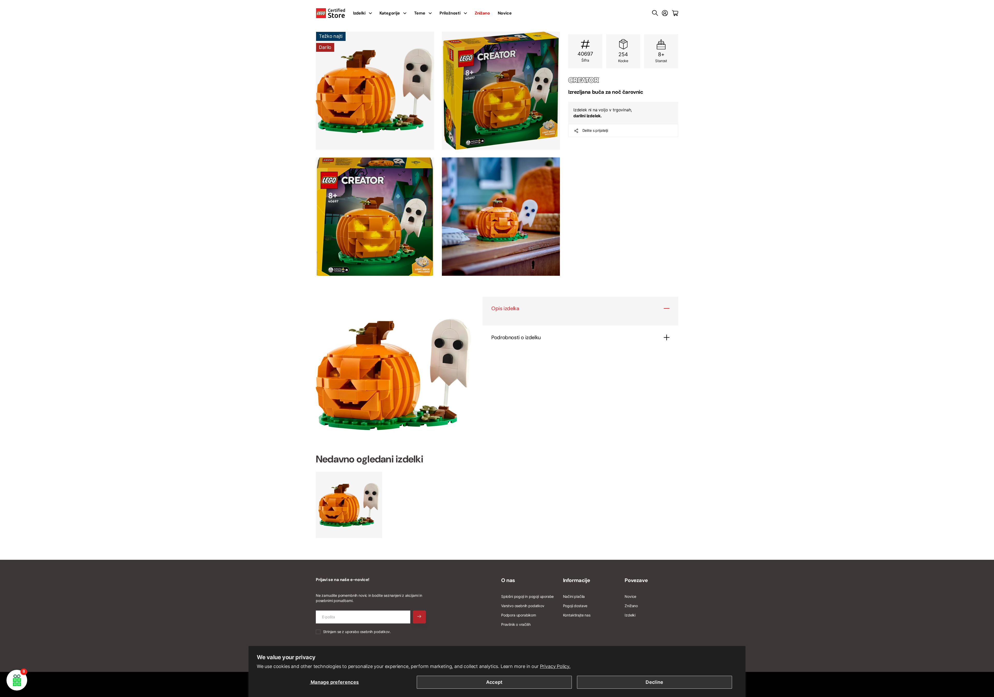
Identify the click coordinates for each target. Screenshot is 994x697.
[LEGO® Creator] (623, 80)
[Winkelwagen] (675, 13)
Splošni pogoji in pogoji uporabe (527, 596)
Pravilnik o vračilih (515, 624)
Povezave (636, 580)
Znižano (631, 606)
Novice (505, 13)
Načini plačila (574, 596)
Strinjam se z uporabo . (357, 631)
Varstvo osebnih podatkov (522, 606)
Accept (494, 682)
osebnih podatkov (375, 631)
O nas (508, 580)
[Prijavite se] (665, 13)
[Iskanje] (655, 13)
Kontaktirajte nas (576, 615)
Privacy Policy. (555, 666)
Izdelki (630, 615)
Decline (654, 682)
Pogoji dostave (575, 606)
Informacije (576, 580)
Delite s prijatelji (595, 130)
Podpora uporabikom (518, 615)
